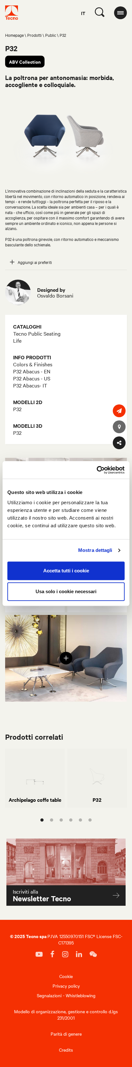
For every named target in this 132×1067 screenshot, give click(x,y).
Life (17, 340)
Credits (66, 1050)
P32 (17, 408)
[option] (35, 778)
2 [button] (51, 820)
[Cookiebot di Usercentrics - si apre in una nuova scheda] (97, 470)
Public (50, 35)
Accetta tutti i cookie (66, 570)
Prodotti (34, 35)
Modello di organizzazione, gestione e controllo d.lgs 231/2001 (66, 1014)
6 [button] (90, 820)
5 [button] (80, 820)
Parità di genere (66, 1034)
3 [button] (61, 820)
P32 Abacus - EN (31, 371)
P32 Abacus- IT (30, 385)
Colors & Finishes (32, 364)
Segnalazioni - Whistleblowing (66, 995)
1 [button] (42, 820)
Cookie (66, 976)
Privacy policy (66, 986)
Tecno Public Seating (37, 333)
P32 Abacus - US (31, 378)
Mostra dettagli (95, 550)
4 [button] (71, 820)
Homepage (14, 35)
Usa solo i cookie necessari (66, 591)
